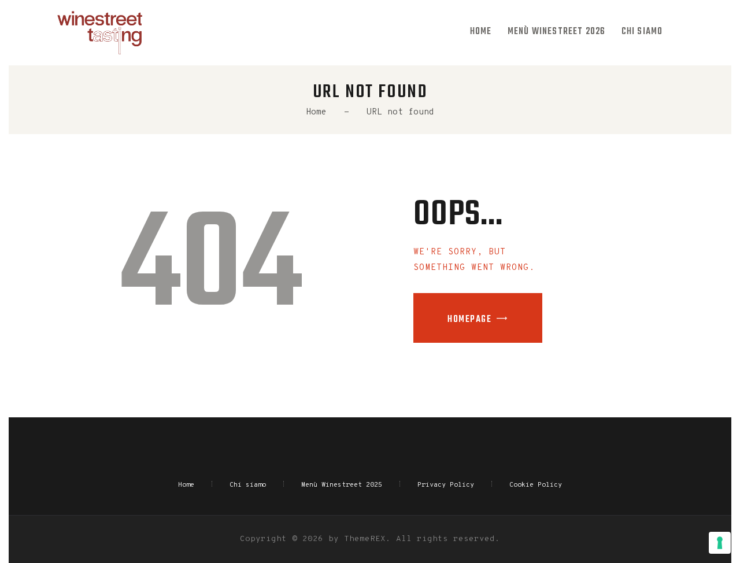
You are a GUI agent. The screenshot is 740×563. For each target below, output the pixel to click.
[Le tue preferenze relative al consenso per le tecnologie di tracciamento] (720, 543)
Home (316, 112)
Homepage (469, 319)
